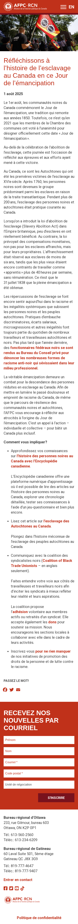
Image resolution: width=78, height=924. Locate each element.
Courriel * (12, 760)
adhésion (20, 612)
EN (71, 7)
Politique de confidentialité (39, 918)
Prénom (10, 738)
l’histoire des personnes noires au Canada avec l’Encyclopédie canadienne (42, 461)
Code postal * (14, 771)
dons (52, 622)
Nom (8, 749)
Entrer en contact (18, 880)
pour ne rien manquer (53, 651)
